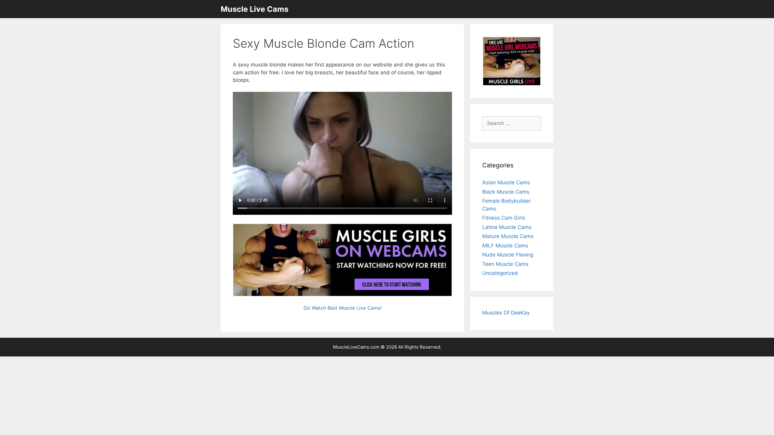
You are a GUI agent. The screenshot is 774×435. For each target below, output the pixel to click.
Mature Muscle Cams (508, 236)
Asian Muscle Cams (506, 182)
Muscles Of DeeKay (506, 313)
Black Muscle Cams (505, 192)
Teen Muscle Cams (505, 264)
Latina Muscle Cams (507, 227)
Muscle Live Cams (254, 9)
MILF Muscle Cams (505, 246)
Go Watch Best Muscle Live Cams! (343, 308)
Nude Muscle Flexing (507, 255)
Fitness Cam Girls (503, 218)
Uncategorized (500, 273)
